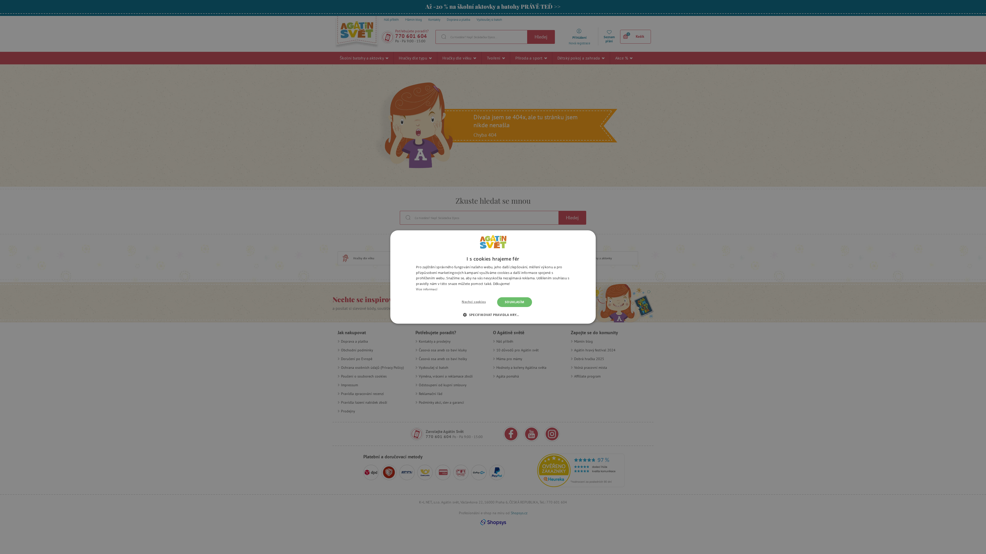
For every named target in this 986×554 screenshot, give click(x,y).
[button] (493, 314)
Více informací (426, 289)
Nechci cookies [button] (474, 302)
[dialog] (493, 277)
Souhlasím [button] (514, 302)
